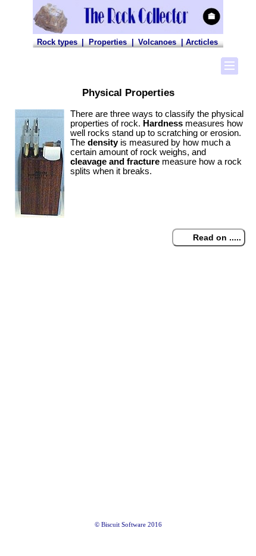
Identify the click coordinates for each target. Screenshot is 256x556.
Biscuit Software (123, 524)
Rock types (57, 42)
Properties (108, 42)
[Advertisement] (128, 398)
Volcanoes (157, 42)
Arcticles (202, 42)
